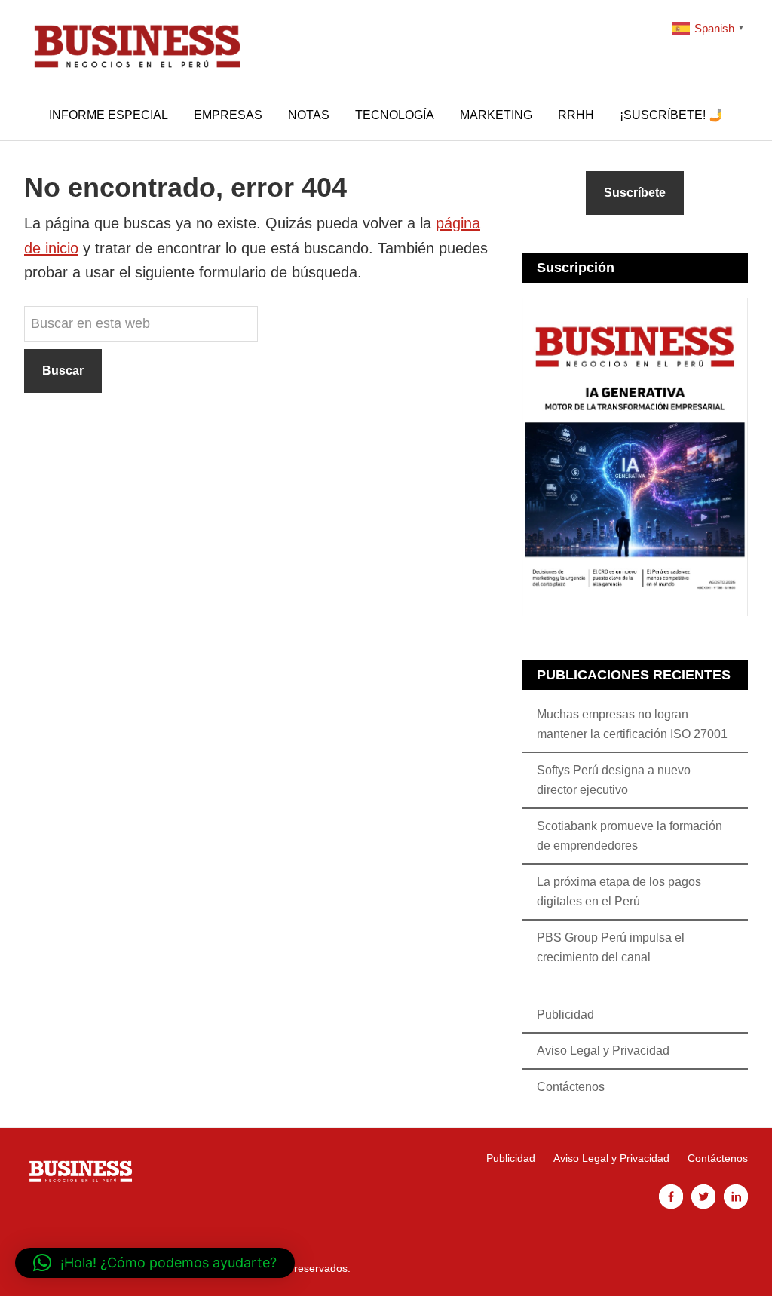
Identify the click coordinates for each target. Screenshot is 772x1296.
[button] (155, 1263)
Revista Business (137, 45)
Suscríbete (635, 192)
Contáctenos (571, 1086)
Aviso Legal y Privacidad (603, 1050)
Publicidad (565, 1014)
